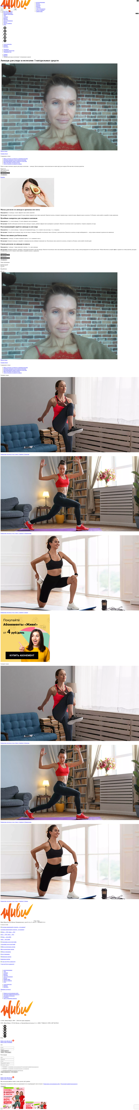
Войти (2, 1052)
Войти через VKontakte (6, 1042)
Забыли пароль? (4, 1050)
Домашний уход (7, 52)
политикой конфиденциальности (30, 1066)
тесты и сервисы (40, 10)
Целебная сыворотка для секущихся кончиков (14, 160)
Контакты (5, 46)
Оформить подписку (6, 5)
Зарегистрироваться (5, 1071)
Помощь (5, 45)
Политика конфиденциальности (11, 994)
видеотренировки (40, 2)
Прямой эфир (6, 979)
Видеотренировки (7, 13)
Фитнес (38, 3)
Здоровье (38, 7)
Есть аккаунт (14, 1071)
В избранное (4, 174)
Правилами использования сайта (51, 1084)
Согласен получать (12, 1070)
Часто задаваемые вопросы (10, 998)
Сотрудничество (7, 44)
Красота (38, 6)
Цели (4, 24)
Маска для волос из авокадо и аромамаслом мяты (15, 158)
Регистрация (8, 1052)
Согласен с (15, 1068)
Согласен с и (20, 1066)
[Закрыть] (2, 1108)
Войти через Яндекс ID (6, 1041)
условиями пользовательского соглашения (18, 1068)
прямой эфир (39, 11)
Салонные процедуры (8, 50)
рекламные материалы (9, 995)
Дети (4, 15)
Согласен (3, 1086)
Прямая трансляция (8, 14)
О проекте (6, 997)
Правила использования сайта (10, 993)
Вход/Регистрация (7, 11)
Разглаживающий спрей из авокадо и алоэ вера (15, 161)
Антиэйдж (6, 49)
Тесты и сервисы (7, 23)
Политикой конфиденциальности (69, 1084)
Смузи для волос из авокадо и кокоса (12, 163)
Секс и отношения (40, 8)
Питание (38, 5)
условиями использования (14, 1066)
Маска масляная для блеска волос (11, 162)
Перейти (3, 177)
